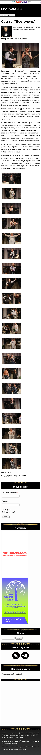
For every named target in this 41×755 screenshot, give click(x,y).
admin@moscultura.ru (23, 747)
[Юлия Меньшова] (11, 208)
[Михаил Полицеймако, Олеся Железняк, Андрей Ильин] (11, 418)
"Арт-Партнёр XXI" (16, 73)
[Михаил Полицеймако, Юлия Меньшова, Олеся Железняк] (11, 328)
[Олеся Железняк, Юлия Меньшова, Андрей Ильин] (11, 448)
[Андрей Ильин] (11, 193)
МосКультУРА (11, 8)
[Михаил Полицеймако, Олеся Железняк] (11, 313)
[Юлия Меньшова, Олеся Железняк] (11, 358)
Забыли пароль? (8, 512)
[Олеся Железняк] (11, 178)
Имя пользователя (10, 493)
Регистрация (7, 510)
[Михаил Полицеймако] (11, 223)
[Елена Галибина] (11, 238)
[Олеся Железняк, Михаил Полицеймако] (11, 388)
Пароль (5, 501)
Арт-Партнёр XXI (13, 476)
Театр (10, 472)
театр (24, 476)
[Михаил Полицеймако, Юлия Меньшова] (19, 55)
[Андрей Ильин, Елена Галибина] (11, 343)
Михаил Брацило (20, 39)
